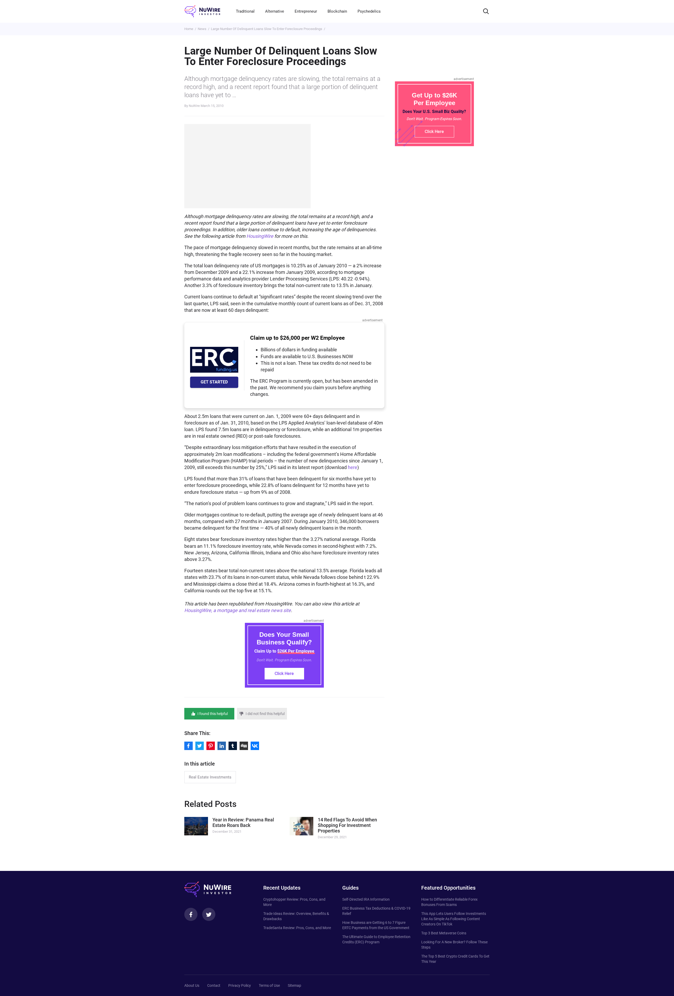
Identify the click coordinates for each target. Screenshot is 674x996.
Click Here (284, 673)
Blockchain (337, 11)
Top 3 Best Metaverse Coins (443, 933)
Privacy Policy (239, 985)
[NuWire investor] (202, 11)
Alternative (274, 11)
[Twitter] (208, 914)
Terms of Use (269, 985)
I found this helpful (212, 714)
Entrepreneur (306, 11)
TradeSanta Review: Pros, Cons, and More (297, 928)
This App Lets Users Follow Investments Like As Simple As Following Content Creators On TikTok (453, 918)
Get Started (214, 381)
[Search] (486, 11)
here (352, 467)
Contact (213, 985)
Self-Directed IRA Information (366, 899)
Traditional (245, 11)
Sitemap (294, 985)
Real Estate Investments (210, 777)
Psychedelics (369, 11)
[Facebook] (190, 914)
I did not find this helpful (265, 714)
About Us (191, 985)
